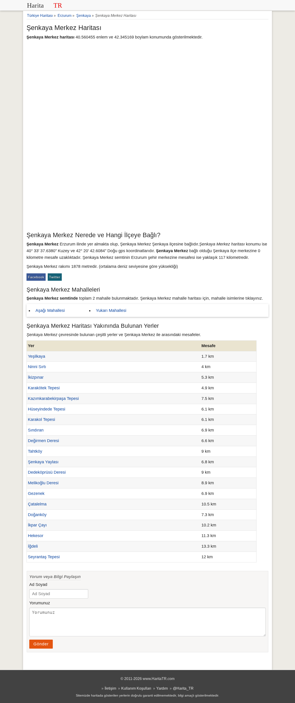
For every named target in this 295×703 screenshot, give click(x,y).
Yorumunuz (39, 603)
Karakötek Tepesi (44, 388)
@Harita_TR (183, 688)
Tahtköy (35, 451)
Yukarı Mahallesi (111, 310)
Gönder (41, 644)
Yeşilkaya (36, 356)
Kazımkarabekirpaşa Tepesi (53, 398)
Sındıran (36, 430)
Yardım (162, 688)
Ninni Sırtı (37, 366)
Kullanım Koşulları (136, 688)
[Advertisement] (147, 194)
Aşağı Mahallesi (50, 310)
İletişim (110, 688)
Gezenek (36, 493)
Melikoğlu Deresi (43, 483)
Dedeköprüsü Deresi (47, 472)
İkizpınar (36, 377)
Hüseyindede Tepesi (46, 409)
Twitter (54, 277)
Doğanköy (37, 514)
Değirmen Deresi (43, 440)
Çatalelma (37, 504)
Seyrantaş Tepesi (44, 557)
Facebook (36, 277)
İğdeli (33, 546)
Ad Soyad (38, 584)
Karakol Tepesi (41, 419)
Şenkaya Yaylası (43, 462)
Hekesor (35, 535)
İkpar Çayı (37, 525)
